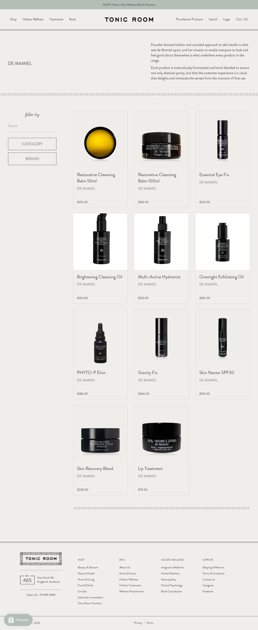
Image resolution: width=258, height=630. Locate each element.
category (32, 144)
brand (32, 159)
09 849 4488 (47, 595)
